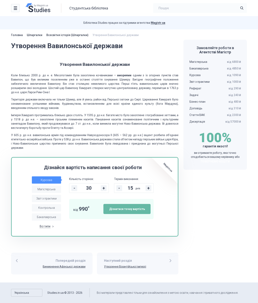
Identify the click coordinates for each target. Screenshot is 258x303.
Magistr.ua (158, 22)
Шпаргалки (34, 35)
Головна (17, 35)
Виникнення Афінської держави (64, 266)
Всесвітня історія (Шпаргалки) (67, 35)
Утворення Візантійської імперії (125, 266)
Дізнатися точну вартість (127, 209)
